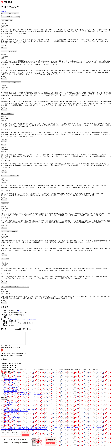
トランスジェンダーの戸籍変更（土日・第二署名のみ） (14, 286)
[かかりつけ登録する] (1, 15)
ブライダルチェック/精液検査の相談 (10, 175)
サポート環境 (8, 385)
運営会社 (6, 422)
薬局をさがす (8, 380)
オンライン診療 (15, 16)
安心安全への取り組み (10, 391)
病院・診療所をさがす (10, 379)
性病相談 (3, 144)
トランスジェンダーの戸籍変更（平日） (10, 82)
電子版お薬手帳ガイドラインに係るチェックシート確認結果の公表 (23, 394)
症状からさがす (8, 382)
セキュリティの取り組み (11, 389)
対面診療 (8, 16)
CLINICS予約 (8, 404)
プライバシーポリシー (10, 419)
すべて (3, 16)
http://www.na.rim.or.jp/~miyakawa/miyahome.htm (22, 319)
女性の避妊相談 (5, 203)
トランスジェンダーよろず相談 (8, 51)
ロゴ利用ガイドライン (10, 424)
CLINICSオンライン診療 (11, 405)
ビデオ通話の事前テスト (11, 387)
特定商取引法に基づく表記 (12, 417)
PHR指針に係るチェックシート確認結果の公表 (17, 392)
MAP (19, 310)
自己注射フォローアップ (7, 113)
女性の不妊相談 (5, 258)
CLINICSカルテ (8, 407)
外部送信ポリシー (9, 420)
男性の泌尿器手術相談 (6, 20)
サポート (6, 384)
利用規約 (6, 415)
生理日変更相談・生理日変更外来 (9, 231)
